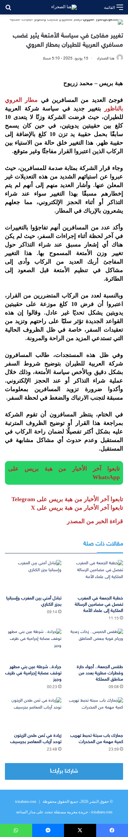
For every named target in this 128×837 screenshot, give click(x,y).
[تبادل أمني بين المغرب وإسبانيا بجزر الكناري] (33, 576)
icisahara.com (25, 801)
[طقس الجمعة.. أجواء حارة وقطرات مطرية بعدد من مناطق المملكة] (95, 645)
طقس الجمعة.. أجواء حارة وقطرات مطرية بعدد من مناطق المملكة (100, 673)
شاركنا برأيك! (64, 771)
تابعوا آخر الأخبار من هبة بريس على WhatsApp (64, 472)
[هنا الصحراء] (64, 7)
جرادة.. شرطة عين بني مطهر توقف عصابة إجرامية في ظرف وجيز (33, 673)
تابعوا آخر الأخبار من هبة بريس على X (77, 507)
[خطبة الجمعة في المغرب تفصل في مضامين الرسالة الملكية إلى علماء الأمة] (95, 576)
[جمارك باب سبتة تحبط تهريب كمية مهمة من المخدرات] (95, 713)
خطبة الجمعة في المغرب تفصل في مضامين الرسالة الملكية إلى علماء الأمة (99, 604)
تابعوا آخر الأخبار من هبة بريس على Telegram (67, 499)
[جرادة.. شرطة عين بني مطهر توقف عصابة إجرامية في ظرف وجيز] (33, 645)
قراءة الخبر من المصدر (95, 521)
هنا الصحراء (106, 58)
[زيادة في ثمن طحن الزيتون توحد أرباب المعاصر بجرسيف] (33, 713)
